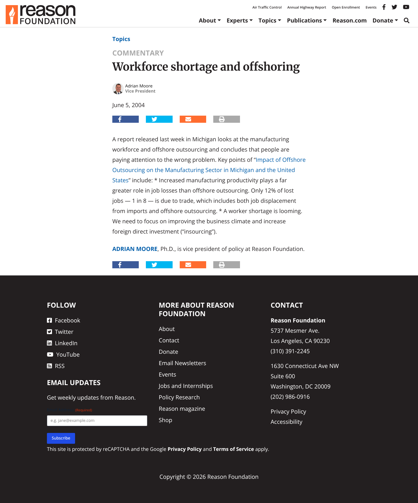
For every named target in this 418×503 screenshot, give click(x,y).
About (207, 20)
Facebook (67, 320)
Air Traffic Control (267, 7)
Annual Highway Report (306, 7)
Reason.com (349, 20)
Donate (383, 20)
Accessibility (287, 422)
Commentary (138, 53)
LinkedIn (66, 343)
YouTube (68, 354)
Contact (169, 340)
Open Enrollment (346, 7)
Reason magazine (182, 408)
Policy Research (179, 397)
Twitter (64, 332)
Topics (267, 20)
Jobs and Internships (186, 386)
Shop (165, 420)
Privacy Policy (288, 411)
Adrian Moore (135, 249)
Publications (304, 20)
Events (371, 7)
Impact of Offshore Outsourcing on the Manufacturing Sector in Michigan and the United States (209, 170)
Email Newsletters (182, 363)
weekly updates (78, 397)
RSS (60, 366)
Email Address (69, 410)
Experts (237, 20)
